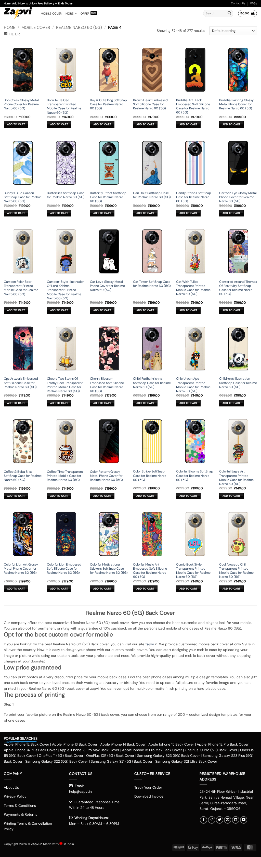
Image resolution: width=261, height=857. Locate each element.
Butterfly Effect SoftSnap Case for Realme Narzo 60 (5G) (108, 197)
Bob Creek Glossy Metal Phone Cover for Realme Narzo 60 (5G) (21, 104)
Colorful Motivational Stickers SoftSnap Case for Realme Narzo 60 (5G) (109, 568)
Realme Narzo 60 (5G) (79, 27)
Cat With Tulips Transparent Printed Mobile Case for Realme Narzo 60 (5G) (193, 288)
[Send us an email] (227, 820)
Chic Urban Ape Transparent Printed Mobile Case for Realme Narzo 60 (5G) (193, 385)
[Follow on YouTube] (243, 820)
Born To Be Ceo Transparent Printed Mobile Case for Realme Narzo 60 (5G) (64, 106)
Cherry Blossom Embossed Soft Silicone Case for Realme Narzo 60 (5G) (107, 385)
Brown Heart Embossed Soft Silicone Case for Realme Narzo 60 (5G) (150, 104)
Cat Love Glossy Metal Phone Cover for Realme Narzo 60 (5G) (107, 286)
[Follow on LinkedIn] (235, 820)
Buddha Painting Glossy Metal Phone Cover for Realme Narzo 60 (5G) (236, 104)
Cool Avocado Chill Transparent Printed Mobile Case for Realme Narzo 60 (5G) (236, 570)
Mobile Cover (51, 13)
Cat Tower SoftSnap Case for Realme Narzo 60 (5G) (152, 284)
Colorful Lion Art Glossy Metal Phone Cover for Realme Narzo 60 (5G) (21, 568)
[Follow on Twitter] (219, 820)
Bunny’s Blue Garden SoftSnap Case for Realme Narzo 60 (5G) (23, 197)
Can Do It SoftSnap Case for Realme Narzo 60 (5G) (152, 195)
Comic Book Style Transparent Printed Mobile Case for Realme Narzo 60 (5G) (193, 570)
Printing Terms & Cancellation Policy (28, 826)
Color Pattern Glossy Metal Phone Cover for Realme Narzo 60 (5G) (106, 476)
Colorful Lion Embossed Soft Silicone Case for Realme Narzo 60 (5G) (64, 568)
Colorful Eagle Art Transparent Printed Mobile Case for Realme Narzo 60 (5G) (236, 477)
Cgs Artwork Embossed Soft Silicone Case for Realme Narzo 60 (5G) (21, 383)
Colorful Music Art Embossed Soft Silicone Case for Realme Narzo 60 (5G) (150, 570)
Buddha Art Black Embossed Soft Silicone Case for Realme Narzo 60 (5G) (193, 106)
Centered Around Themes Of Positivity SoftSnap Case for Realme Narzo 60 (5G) (238, 288)
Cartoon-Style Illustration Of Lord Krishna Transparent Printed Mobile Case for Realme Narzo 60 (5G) (65, 290)
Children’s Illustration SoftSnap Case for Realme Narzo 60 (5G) (238, 383)
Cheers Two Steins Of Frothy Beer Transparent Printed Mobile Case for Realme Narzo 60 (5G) (65, 385)
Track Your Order (148, 787)
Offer (85, 13)
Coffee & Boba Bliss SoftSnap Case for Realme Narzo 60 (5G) (23, 476)
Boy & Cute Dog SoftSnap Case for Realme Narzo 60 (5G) (108, 104)
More (70, 13)
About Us (11, 787)
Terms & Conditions (20, 805)
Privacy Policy (15, 796)
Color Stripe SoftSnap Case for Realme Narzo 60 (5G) (149, 475)
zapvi (149, 644)
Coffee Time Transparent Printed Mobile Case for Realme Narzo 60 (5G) (65, 476)
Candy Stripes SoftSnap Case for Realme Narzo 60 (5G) (193, 197)
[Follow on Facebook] (203, 820)
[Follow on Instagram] (211, 820)
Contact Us (238, 3)
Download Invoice (148, 796)
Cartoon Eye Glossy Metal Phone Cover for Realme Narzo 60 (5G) (238, 197)
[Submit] (229, 13)
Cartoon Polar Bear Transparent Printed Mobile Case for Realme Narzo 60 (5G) (21, 288)
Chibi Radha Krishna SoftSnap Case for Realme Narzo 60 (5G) (152, 383)
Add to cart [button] (16, 124)
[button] (247, 13)
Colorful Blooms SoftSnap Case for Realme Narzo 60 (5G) (194, 475)
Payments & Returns (20, 814)
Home (9, 27)
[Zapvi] (18, 13)
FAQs (253, 3)
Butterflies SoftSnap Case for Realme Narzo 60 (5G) (66, 195)
